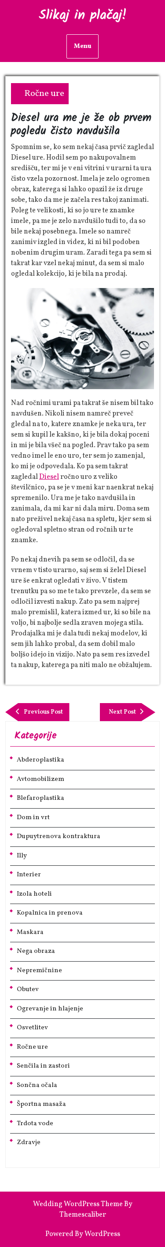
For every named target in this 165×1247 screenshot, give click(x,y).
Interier (29, 874)
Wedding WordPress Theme (78, 1204)
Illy (22, 856)
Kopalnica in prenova (50, 913)
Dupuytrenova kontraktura (58, 836)
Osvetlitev (32, 1027)
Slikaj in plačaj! (83, 15)
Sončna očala (37, 1085)
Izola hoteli (34, 894)
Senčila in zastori (43, 1066)
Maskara (30, 932)
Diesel (49, 477)
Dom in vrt (33, 817)
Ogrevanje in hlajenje (50, 1009)
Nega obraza (36, 951)
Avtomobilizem (40, 779)
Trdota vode (35, 1123)
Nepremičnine (39, 970)
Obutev (28, 989)
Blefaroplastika (40, 798)
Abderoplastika (40, 760)
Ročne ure (44, 94)
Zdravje (28, 1142)
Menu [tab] (82, 46)
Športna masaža (41, 1104)
